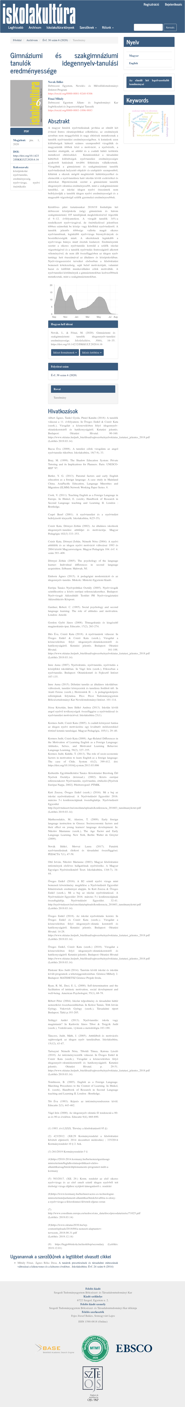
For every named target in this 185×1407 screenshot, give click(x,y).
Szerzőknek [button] (87, 27)
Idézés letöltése (91, 352)
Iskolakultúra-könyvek (60, 27)
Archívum (35, 27)
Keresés (170, 27)
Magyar (134, 55)
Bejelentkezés (173, 4)
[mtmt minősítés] (95, 1348)
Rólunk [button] (107, 27)
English (133, 63)
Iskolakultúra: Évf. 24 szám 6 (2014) (92, 1266)
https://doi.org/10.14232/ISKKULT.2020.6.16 (26, 157)
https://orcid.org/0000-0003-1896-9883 (70, 110)
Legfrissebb (15, 27)
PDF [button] (26, 131)
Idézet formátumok (64, 352)
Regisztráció (151, 4)
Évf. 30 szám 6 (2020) (55, 40)
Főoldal (17, 40)
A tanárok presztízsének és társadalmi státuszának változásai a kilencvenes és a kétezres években (68, 1264)
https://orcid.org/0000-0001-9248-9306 (70, 93)
